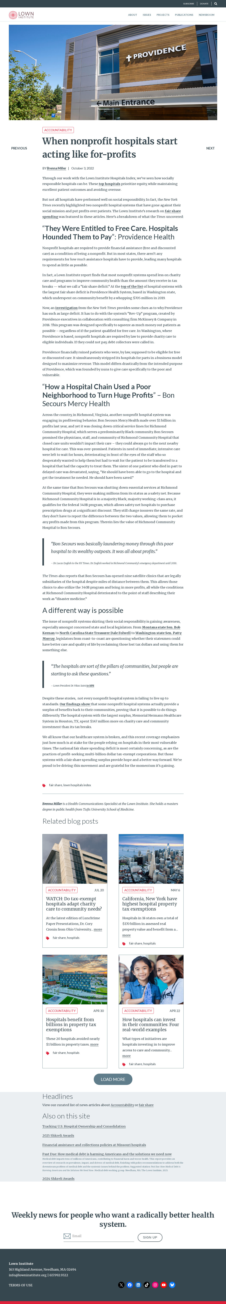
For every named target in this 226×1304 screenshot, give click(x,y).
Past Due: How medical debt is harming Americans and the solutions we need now (107, 1154)
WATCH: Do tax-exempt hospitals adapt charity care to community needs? (74, 904)
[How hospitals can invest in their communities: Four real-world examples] (151, 979)
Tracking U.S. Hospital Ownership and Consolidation (84, 1126)
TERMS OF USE (20, 1285)
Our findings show (75, 704)
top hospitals (109, 184)
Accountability (58, 130)
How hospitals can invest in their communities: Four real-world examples (150, 1025)
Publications (184, 14)
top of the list (132, 286)
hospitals (73, 938)
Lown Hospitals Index (77, 785)
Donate (204, 3)
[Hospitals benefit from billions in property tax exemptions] (75, 979)
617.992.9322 (58, 1275)
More (98, 929)
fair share (55, 785)
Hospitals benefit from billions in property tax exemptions (71, 1025)
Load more (113, 1079)
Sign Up (150, 1237)
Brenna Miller (56, 168)
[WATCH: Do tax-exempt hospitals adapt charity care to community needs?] (75, 859)
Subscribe (188, 3)
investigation (66, 308)
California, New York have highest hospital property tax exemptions (149, 904)
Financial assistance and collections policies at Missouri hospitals (94, 1145)
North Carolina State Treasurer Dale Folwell (95, 633)
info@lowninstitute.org (28, 1275)
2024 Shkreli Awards (58, 1179)
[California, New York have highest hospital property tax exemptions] (151, 859)
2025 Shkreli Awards (58, 1136)
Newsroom (206, 14)
